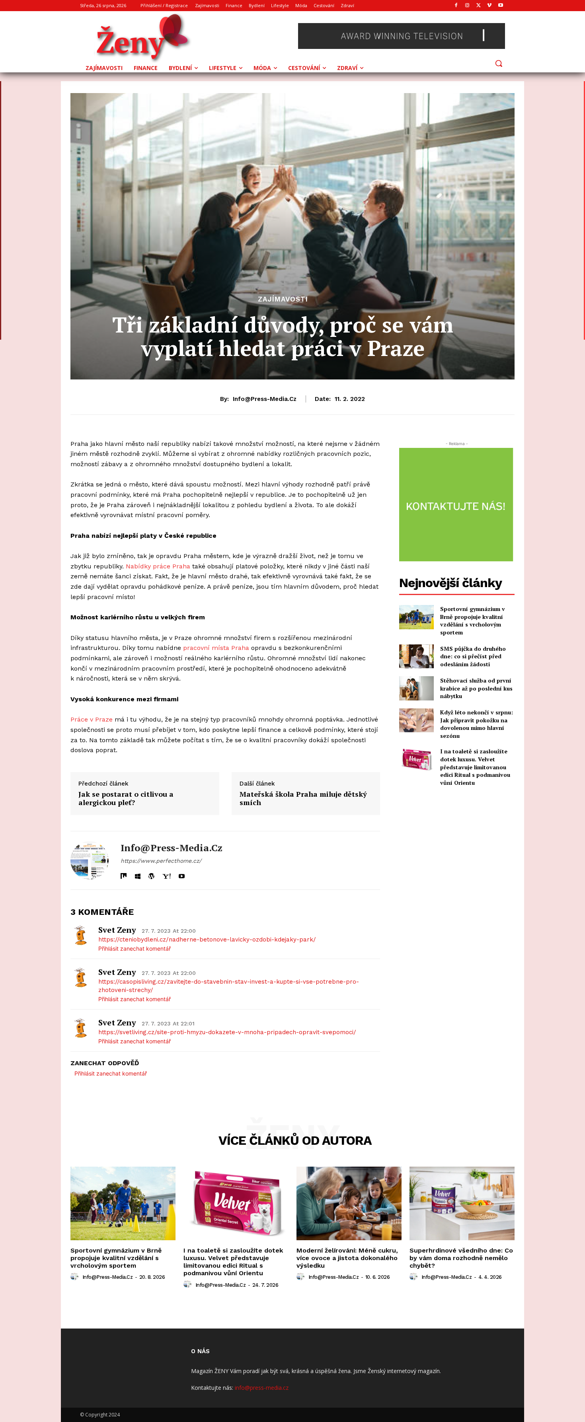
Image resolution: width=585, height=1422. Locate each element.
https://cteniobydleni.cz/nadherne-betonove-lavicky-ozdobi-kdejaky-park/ (207, 939)
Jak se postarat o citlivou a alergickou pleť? (126, 798)
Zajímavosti (283, 299)
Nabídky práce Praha (158, 566)
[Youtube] (500, 5)
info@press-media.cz (264, 399)
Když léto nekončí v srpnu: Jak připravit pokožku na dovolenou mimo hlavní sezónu (476, 723)
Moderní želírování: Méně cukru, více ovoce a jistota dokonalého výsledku (347, 1258)
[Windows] (137, 874)
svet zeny (117, 929)
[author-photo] (75, 1276)
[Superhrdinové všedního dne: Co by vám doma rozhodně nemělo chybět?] (462, 1203)
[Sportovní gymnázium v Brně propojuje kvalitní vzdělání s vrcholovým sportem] (416, 617)
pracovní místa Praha (216, 648)
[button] (498, 63)
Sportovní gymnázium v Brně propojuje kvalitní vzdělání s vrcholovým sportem (472, 620)
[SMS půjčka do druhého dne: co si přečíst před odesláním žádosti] (416, 656)
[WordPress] (151, 874)
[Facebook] (456, 5)
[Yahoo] (166, 874)
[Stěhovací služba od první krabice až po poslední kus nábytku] (416, 688)
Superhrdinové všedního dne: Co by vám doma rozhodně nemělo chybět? (461, 1258)
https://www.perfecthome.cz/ (161, 861)
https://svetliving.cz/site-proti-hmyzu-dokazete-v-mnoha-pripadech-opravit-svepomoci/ (227, 1032)
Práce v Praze (91, 719)
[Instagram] (467, 5)
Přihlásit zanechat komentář (134, 948)
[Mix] (124, 874)
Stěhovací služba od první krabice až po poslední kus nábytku (476, 688)
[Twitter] (478, 5)
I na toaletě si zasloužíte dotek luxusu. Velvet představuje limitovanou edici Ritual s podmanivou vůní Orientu (475, 766)
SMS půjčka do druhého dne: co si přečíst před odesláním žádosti (473, 656)
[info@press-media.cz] (89, 860)
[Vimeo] (489, 5)
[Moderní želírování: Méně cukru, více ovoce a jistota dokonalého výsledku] (349, 1203)
